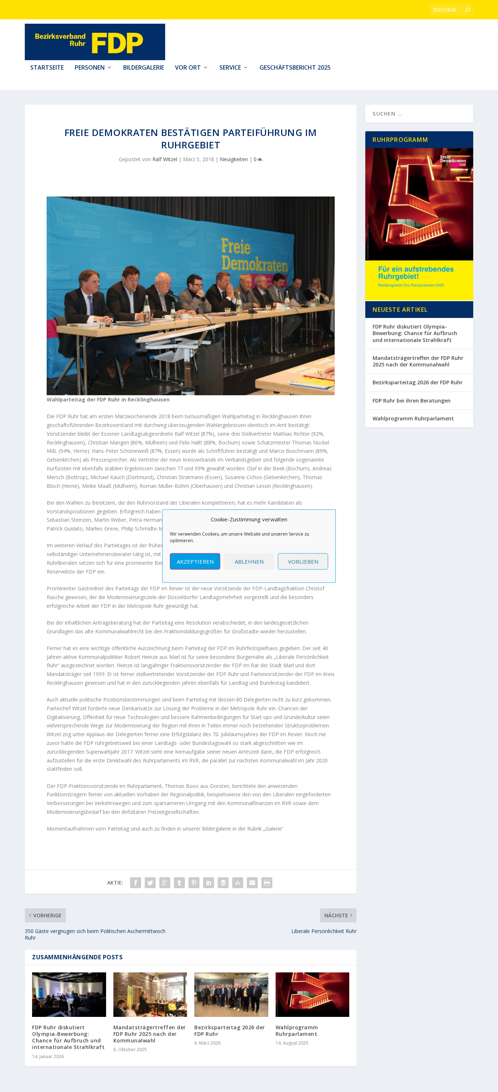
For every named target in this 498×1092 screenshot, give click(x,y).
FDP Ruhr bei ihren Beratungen (412, 400)
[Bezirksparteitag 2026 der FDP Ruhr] (231, 994)
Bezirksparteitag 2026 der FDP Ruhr (229, 1030)
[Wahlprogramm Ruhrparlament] (313, 994)
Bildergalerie (143, 68)
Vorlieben (303, 561)
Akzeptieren (195, 561)
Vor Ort (188, 68)
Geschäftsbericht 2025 (295, 68)
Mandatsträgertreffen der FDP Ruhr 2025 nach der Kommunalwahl (149, 1034)
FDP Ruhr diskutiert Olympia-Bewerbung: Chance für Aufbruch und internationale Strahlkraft (68, 1037)
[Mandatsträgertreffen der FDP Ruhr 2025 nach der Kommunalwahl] (150, 994)
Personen (90, 68)
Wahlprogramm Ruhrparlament (297, 1030)
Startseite (47, 68)
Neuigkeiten (234, 159)
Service (230, 68)
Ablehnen (249, 561)
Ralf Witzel (164, 159)
